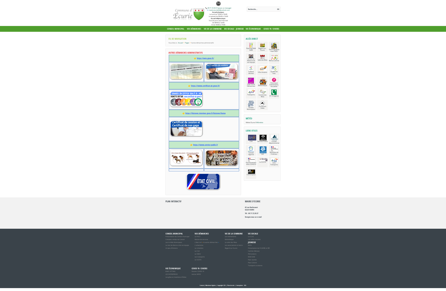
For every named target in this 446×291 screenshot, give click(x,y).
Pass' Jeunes (252, 260)
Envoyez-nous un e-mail (253, 217)
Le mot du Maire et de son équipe (177, 245)
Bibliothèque (229, 239)
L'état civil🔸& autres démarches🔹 (207, 242)
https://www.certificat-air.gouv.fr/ (205, 85)
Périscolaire (252, 254)
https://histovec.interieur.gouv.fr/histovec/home (205, 113)
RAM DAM (251, 257)
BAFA (250, 245)
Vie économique (253, 28)
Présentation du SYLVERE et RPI (259, 248)
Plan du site (230, 285)
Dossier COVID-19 (198, 271)
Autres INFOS (196, 274)
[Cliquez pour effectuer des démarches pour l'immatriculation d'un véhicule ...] (186, 71)
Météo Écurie (250, 122)
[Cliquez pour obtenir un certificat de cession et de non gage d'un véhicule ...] (204, 128)
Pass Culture (252, 263)
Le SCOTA (198, 260)
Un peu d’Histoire (172, 248)
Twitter (251, 221)
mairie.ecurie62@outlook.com (219, 10)
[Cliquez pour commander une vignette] (204, 99)
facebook (261, 221)
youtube (271, 221)
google (246, 221)
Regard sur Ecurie (231, 248)
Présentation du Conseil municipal (177, 236)
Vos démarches (194, 28)
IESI (245, 285)
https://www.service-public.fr (205, 144)
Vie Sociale (229, 28)
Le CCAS (251, 236)
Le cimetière (199, 248)
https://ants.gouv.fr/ (205, 58)
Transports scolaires (255, 265)
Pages (187, 43)
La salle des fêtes (231, 242)
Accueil (180, 43)
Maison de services (201, 239)
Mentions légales (210, 285)
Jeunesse (240, 28)
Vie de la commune (213, 28)
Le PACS (197, 236)
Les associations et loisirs (234, 245)
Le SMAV (198, 254)
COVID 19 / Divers (271, 28)
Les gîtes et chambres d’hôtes (176, 277)
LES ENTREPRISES (172, 274)
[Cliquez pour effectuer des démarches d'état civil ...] (203, 181)
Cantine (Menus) (254, 251)
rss (266, 221)
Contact (202, 285)
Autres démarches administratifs (186, 52)
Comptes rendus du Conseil (175, 239)
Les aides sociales (254, 239)
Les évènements (230, 236)
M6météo (259, 122)
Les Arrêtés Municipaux (174, 242)
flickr (256, 221)
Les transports (200, 257)
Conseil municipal (175, 28)
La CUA (197, 251)
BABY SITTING (170, 271)
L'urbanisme (199, 245)
